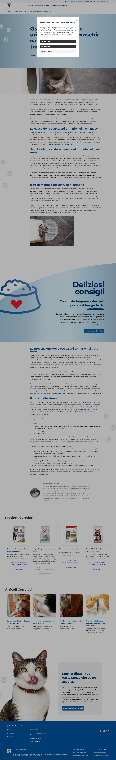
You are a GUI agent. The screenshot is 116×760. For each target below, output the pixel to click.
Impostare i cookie (46, 51)
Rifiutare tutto (45, 46)
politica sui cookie (49, 36)
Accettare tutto (46, 41)
